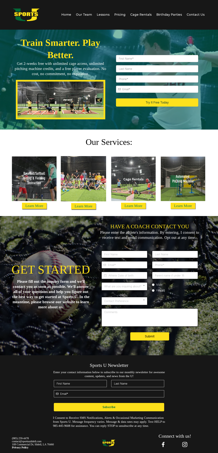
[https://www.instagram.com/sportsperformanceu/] (185, 444)
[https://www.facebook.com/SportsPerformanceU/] (163, 444)
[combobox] (124, 286)
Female (160, 290)
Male (159, 285)
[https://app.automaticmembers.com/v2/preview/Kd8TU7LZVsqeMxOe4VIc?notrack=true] (26, 15)
